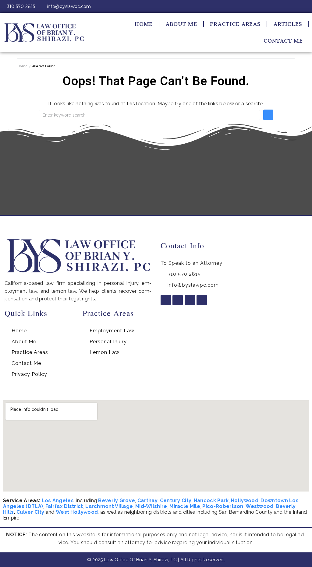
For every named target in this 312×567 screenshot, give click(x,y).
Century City (176, 500)
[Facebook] (275, 6)
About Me (181, 23)
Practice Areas (235, 23)
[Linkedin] (296, 6)
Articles (287, 23)
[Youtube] (307, 6)
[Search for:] (149, 115)
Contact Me (283, 40)
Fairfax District (64, 506)
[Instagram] (285, 6)
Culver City (30, 512)
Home (144, 23)
